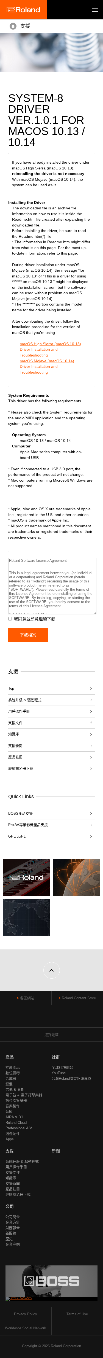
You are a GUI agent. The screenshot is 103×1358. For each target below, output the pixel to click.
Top (11, 688)
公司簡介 (12, 1217)
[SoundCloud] (62, 1019)
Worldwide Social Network (25, 1328)
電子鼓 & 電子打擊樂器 (23, 1095)
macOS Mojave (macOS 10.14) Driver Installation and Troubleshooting (47, 366)
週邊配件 (12, 1134)
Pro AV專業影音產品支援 (28, 825)
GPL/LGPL (17, 836)
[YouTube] (51, 1019)
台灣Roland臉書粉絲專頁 (71, 1078)
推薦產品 (12, 1067)
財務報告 (12, 1228)
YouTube (59, 1073)
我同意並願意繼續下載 (34, 619)
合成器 (10, 1078)
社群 (56, 1057)
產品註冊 (15, 757)
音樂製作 (12, 1106)
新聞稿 (10, 1233)
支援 (25, 26)
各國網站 (27, 998)
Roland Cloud (16, 1123)
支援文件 (12, 1172)
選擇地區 (51, 1035)
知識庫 (13, 734)
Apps (9, 1139)
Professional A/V (18, 1128)
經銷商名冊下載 (20, 768)
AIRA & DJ (14, 1117)
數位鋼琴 (12, 1073)
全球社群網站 (62, 1067)
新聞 (56, 1151)
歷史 (9, 1239)
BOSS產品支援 (20, 813)
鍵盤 (9, 1084)
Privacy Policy (25, 1314)
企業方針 (12, 1222)
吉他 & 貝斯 (14, 1089)
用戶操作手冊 (19, 711)
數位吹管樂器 (16, 1100)
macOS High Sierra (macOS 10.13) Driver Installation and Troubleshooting (50, 349)
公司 (9, 1206)
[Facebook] (41, 1019)
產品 (9, 1057)
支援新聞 (15, 746)
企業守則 (12, 1244)
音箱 (9, 1111)
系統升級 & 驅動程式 (24, 700)
